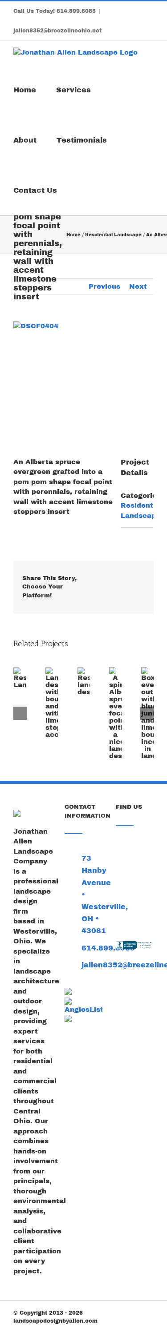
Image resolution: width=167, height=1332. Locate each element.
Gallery (14, 682)
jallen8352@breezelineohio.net (57, 31)
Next (138, 286)
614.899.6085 (76, 11)
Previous (104, 286)
